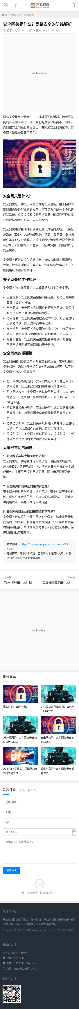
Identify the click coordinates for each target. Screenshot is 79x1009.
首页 (4, 14)
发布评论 (11, 870)
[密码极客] (39, 8)
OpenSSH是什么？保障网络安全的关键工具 (32, 582)
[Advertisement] (39, 73)
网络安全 (16, 14)
